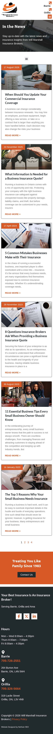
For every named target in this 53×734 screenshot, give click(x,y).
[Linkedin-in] (34, 616)
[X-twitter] (26, 616)
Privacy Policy (19, 719)
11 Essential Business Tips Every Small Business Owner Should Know (26, 415)
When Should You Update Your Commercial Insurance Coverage (25, 99)
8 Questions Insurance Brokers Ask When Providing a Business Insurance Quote (26, 336)
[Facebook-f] (19, 616)
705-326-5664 (10, 688)
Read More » (12, 135)
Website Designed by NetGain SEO (15, 727)
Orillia (47, 12)
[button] (50, 17)
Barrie (47, 6)
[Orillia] (50, 9)
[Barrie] (50, 2)
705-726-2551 (10, 660)
